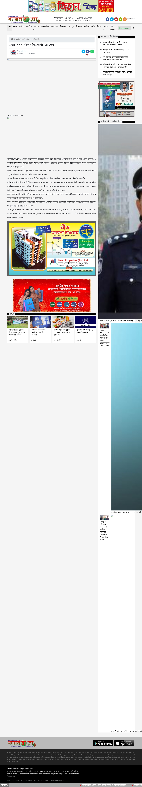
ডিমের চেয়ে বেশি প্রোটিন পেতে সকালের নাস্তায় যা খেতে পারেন (62, 332)
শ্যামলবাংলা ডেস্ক (23, 51)
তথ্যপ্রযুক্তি (54, 26)
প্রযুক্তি (34, 340)
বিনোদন (63, 26)
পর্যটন (93, 26)
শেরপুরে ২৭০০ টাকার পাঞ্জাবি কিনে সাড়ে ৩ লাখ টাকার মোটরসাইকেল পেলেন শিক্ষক (104, 338)
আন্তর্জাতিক (45, 26)
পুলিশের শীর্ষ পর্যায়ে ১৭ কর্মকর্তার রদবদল (85, 331)
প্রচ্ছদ (15, 26)
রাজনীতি (29, 26)
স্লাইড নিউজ (13, 340)
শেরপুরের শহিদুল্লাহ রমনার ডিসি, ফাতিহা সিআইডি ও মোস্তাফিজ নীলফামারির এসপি (104, 531)
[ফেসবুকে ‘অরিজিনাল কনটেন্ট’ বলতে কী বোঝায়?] (40, 322)
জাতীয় (21, 26)
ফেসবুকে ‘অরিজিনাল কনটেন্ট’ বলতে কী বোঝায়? (38, 332)
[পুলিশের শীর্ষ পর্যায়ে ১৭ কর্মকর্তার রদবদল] (85, 322)
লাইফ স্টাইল (58, 340)
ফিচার (99, 26)
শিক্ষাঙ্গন (79, 26)
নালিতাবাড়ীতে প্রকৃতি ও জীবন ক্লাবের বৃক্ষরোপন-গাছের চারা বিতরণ (17, 332)
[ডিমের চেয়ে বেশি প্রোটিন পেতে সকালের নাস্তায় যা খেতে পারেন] (62, 322)
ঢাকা (22, 39)
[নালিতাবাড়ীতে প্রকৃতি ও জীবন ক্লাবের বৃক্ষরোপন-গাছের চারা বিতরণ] (17, 322)
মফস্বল (36, 26)
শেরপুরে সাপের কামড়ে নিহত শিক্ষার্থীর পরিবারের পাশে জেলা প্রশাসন (115, 58)
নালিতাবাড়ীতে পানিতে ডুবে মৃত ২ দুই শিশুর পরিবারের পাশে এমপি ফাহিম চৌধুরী (117, 65)
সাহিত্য (86, 26)
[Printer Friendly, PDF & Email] (88, 55)
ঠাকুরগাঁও (17, 39)
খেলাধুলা (71, 26)
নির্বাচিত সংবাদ (29, 39)
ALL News (112, 28)
